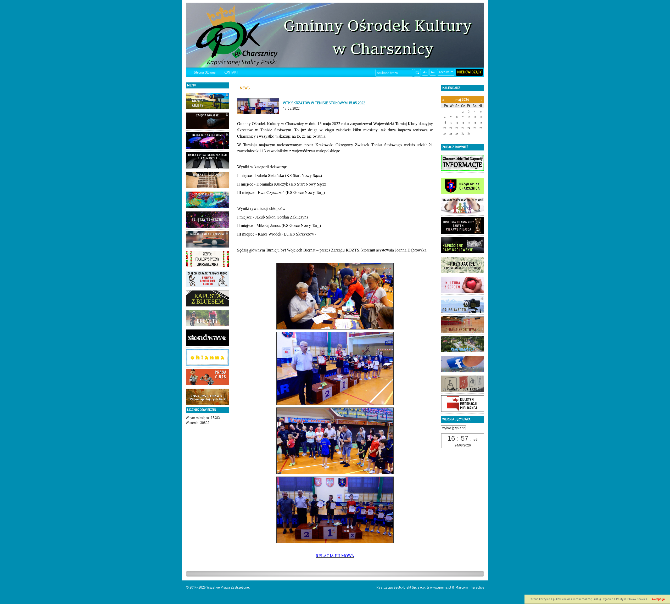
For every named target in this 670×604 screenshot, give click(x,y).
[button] (227, 95)
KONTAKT (231, 72)
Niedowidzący (469, 72)
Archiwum (446, 72)
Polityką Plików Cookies (631, 599)
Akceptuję (658, 599)
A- (425, 72)
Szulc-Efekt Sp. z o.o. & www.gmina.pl (422, 587)
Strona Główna (205, 72)
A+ (433, 72)
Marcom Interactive (469, 587)
